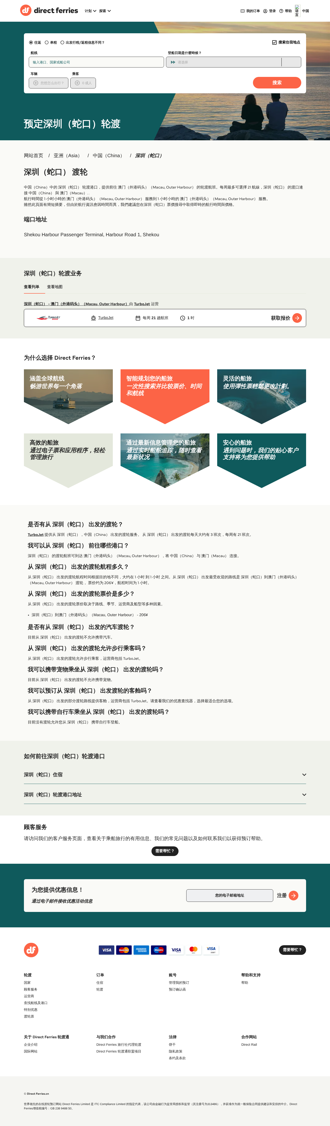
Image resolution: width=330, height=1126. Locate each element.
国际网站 (30, 1051)
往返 (37, 42)
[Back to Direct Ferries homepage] (49, 11)
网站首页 (33, 155)
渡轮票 (29, 1016)
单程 (53, 42)
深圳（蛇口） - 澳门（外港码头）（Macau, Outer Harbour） (76, 304)
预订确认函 (177, 989)
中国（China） (109, 155)
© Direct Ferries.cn (36, 1093)
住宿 (99, 982)
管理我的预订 (179, 982)
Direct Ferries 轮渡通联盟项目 (118, 1051)
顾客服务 (30, 989)
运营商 (29, 996)
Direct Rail (249, 1044)
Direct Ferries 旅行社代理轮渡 (118, 1044)
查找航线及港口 (36, 1003)
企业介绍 (30, 1044)
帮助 (244, 982)
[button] (165, 775)
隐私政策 (175, 1051)
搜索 (277, 82)
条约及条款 (177, 1058)
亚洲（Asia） (68, 155)
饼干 (172, 1044)
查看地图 (55, 287)
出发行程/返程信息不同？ (85, 42)
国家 (27, 982)
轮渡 (99, 989)
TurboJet (142, 304)
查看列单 (31, 287)
